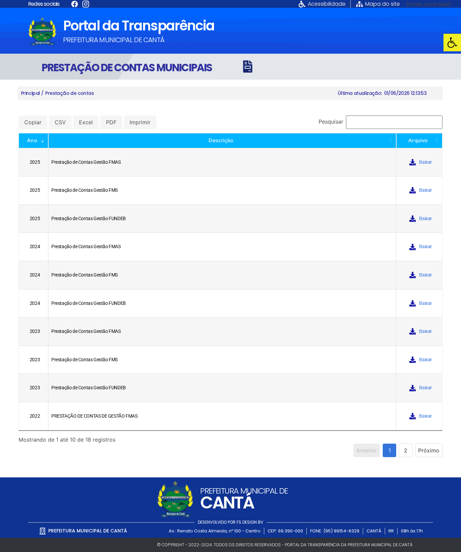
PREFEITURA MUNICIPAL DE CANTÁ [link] (114, 40)
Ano (32, 140)
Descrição (221, 140)
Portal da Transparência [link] (138, 25)
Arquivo (418, 140)
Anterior (366, 450)
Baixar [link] (425, 162)
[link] (452, 42)
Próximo (428, 450)
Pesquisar (331, 121)
